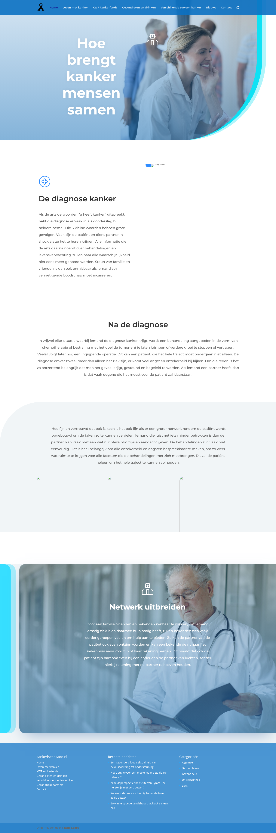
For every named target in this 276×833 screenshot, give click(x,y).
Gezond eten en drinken (139, 7)
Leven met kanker (75, 7)
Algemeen (188, 762)
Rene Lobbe (71, 827)
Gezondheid (189, 774)
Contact (226, 7)
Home (54, 7)
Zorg (185, 785)
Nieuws (211, 7)
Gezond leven (190, 768)
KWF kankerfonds (105, 7)
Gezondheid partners (50, 785)
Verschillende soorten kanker (181, 7)
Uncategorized (191, 780)
